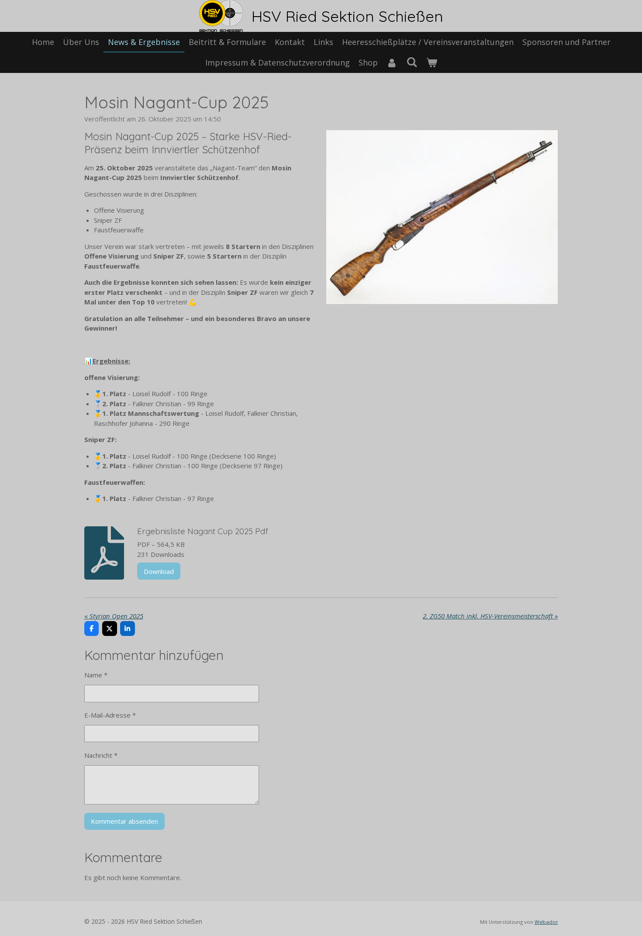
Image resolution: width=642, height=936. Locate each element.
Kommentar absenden (124, 821)
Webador (546, 922)
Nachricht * (100, 755)
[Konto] (392, 62)
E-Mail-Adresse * (110, 715)
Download (159, 571)
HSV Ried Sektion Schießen (347, 16)
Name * (95, 674)
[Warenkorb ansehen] (431, 62)
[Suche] (411, 62)
